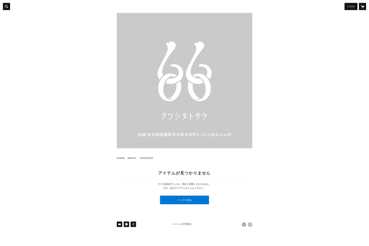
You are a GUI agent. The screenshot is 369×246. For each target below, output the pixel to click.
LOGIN (351, 6)
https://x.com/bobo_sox (244, 224)
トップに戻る (184, 199)
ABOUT (132, 158)
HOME (121, 158)
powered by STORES (182, 224)
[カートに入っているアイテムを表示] (362, 6)
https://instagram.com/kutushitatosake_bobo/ (250, 224)
